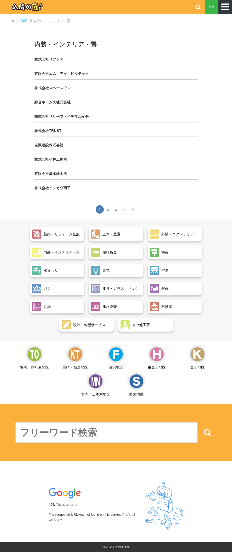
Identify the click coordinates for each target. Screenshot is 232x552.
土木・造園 (111, 234)
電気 (106, 270)
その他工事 (141, 324)
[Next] (124, 209)
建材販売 (109, 306)
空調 (165, 270)
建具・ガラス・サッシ (120, 288)
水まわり (51, 270)
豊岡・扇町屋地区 (34, 367)
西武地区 (136, 394)
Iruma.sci (122, 547)
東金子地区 (157, 367)
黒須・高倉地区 (75, 367)
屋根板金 (109, 252)
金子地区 (197, 367)
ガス (47, 288)
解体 (165, 288)
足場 (47, 306)
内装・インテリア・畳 (62, 252)
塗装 (165, 252)
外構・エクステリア (177, 234)
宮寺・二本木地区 (95, 394)
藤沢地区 (116, 367)
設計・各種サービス (89, 324)
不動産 (166, 306)
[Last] (132, 209)
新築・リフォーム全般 (62, 234)
